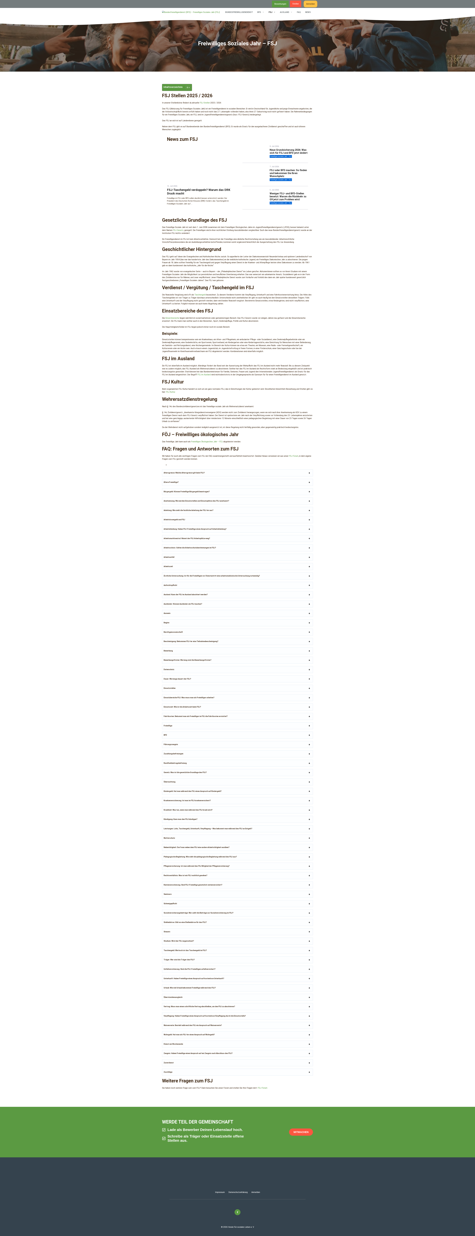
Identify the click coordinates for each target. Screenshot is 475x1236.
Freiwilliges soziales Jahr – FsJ (280, 156)
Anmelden (310, 4)
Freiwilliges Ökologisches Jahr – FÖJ (207, 441)
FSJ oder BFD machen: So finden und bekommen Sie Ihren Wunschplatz (288, 173)
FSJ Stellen (205, 103)
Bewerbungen (280, 4)
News (308, 12)
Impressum (220, 1192)
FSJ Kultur (170, 392)
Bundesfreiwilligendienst (239, 12)
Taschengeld (200, 295)
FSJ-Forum (262, 1088)
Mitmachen (301, 1132)
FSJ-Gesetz (178, 230)
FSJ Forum (293, 456)
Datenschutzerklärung (238, 1192)
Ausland (284, 12)
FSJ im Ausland (204, 374)
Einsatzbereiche (172, 318)
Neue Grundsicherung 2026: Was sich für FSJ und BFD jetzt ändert (289, 151)
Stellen (295, 4)
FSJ (270, 12)
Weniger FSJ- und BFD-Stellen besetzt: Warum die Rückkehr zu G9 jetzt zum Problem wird (288, 196)
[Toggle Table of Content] (186, 87)
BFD (259, 12)
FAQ (299, 12)
